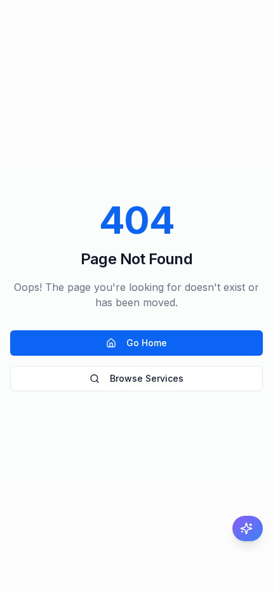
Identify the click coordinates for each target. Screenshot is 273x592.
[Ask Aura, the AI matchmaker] (247, 528)
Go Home (146, 342)
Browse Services (146, 378)
